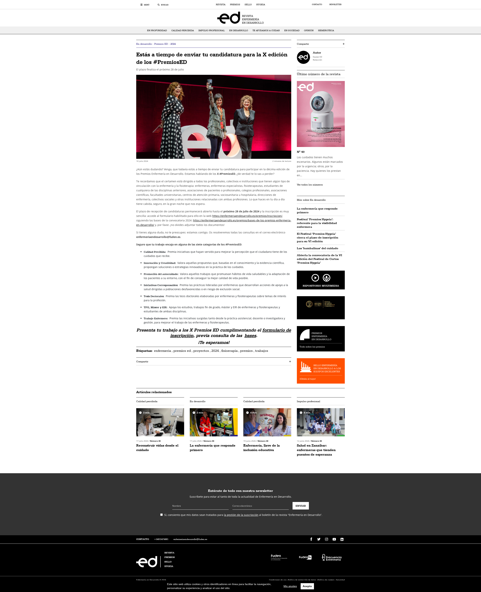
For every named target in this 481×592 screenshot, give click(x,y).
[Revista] (240, 17)
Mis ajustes (290, 586)
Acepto (307, 586)
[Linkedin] (342, 539)
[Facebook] (311, 539)
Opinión (309, 30)
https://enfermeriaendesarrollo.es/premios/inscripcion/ (247, 216)
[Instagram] (326, 539)
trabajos (261, 351)
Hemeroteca (326, 30)
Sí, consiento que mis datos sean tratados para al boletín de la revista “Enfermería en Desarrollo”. (243, 515)
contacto (142, 539)
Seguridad (340, 579)
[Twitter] (319, 539)
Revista (220, 4)
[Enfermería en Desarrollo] (148, 566)
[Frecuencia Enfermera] (331, 557)
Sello (248, 4)
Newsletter (335, 4)
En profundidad (157, 30)
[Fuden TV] (305, 557)
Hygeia (260, 4)
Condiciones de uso (278, 579)
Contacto (317, 4)
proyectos (201, 351)
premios (246, 351)
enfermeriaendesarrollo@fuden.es (190, 539)
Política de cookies (326, 579)
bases (250, 335)
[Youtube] (334, 539)
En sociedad (291, 30)
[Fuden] (279, 557)
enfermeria (162, 351)
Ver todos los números (310, 184)
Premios (235, 4)
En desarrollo (238, 30)
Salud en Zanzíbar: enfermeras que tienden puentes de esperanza (316, 449)
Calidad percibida (182, 30)
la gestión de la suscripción (241, 515)
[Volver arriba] (466, 577)
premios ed (182, 351)
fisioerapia (229, 351)
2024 (215, 351)
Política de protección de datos (302, 579)
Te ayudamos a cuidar (266, 30)
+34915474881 (161, 539)
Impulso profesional (211, 30)
